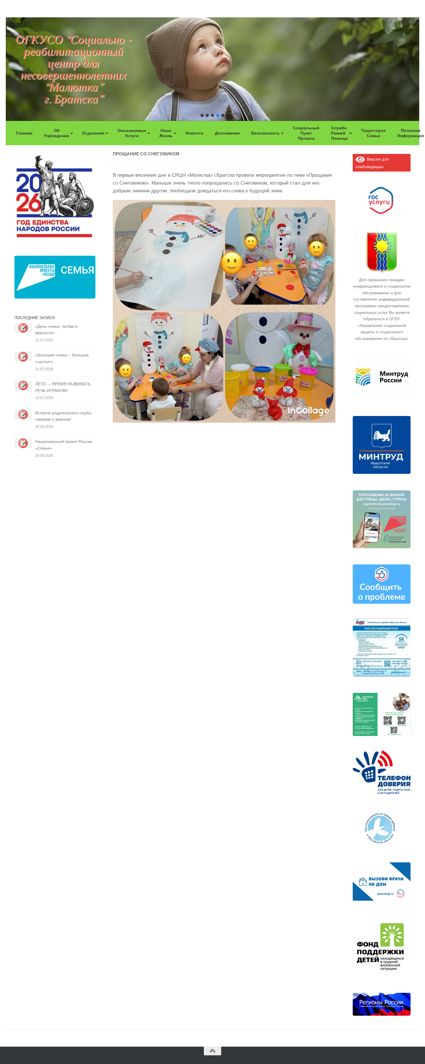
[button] (202, 115)
